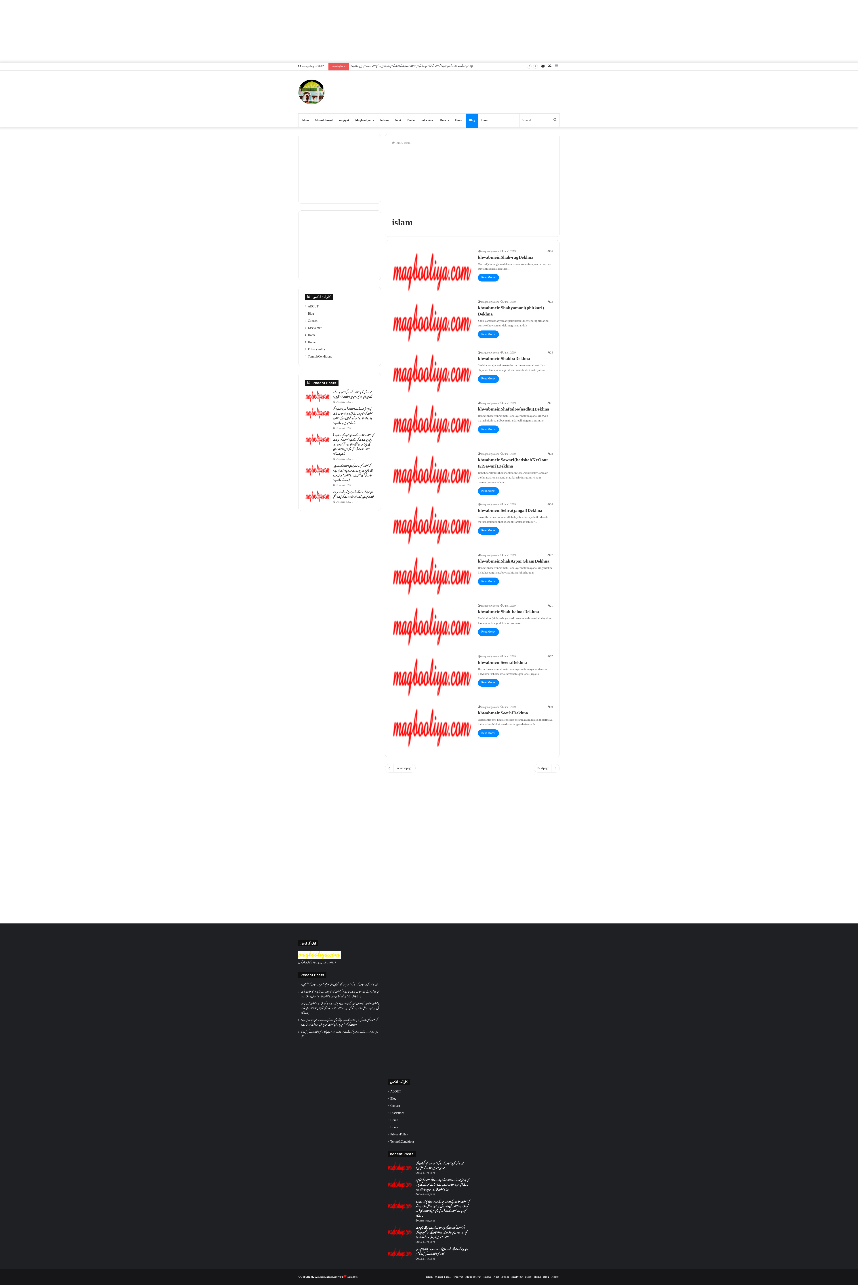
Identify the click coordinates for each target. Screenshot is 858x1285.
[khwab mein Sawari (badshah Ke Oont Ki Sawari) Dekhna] (432, 474)
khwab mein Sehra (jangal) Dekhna (510, 511)
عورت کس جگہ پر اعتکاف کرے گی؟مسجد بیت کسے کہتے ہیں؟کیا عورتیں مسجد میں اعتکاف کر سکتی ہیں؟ (352, 395)
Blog (472, 120)
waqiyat (344, 120)
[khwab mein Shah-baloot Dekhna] (432, 626)
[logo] (319, 958)
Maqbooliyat (363, 120)
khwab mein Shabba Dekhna (504, 359)
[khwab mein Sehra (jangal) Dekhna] (432, 525)
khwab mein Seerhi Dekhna (503, 713)
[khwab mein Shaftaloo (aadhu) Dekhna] (432, 424)
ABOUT (313, 306)
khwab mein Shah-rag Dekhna (505, 258)
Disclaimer (315, 328)
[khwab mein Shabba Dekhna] (432, 373)
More (443, 120)
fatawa (384, 120)
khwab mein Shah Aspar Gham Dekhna (513, 561)
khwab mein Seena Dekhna (502, 663)
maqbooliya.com (490, 251)
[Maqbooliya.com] (311, 92)
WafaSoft (352, 1276)
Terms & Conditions (320, 357)
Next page (543, 768)
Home (459, 120)
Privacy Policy (317, 349)
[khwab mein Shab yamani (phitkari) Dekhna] (432, 322)
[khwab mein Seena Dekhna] (432, 677)
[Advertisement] (429, 31)
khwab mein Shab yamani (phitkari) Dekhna (511, 311)
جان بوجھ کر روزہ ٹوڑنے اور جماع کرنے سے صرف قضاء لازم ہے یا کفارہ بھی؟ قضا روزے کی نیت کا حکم (353, 495)
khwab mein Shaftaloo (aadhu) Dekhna (513, 409)
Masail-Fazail (324, 120)
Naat (398, 120)
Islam (305, 120)
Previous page (404, 768)
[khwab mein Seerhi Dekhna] (432, 727)
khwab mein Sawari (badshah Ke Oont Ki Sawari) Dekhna (513, 463)
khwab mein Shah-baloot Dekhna (508, 612)
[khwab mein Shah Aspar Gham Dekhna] (432, 576)
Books (411, 120)
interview (427, 120)
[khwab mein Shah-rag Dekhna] (432, 272)
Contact (313, 321)
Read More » (488, 277)
